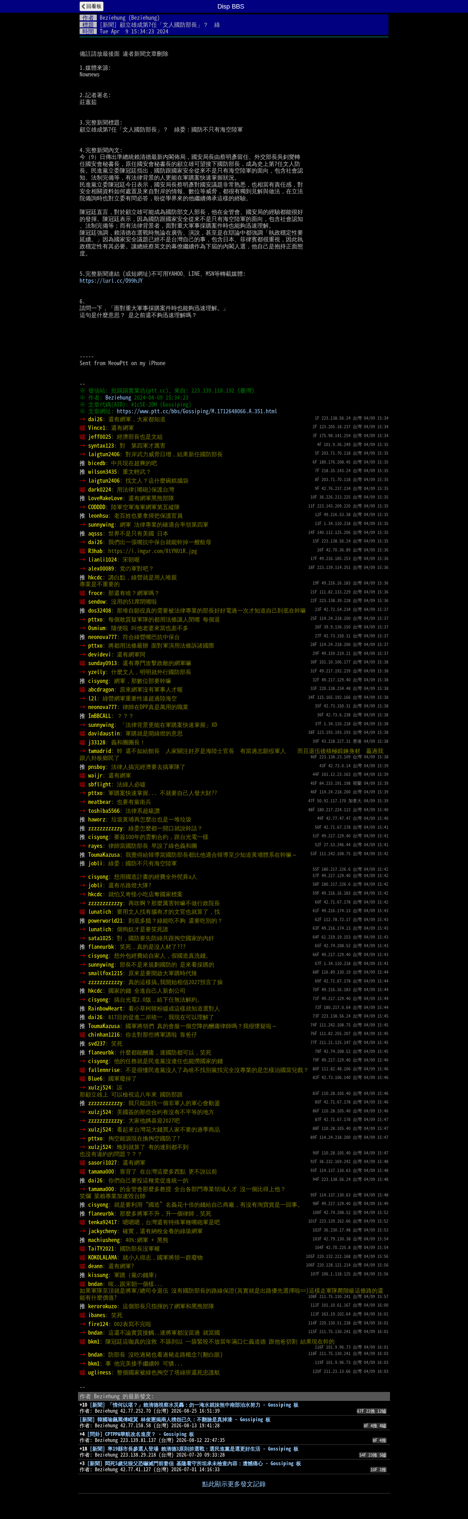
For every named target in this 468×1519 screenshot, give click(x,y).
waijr (95, 775)
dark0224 (99, 489)
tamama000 (101, 1171)
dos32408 (99, 610)
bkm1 (94, 1341)
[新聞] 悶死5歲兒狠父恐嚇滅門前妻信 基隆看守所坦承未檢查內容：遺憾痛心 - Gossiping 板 (194, 1463)
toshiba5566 (104, 810)
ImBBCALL (99, 716)
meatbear (99, 802)
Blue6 (95, 1078)
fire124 (98, 1324)
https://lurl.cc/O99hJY (111, 280)
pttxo (95, 619)
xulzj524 (99, 1087)
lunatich (99, 911)
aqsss (95, 533)
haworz (96, 819)
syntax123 (101, 445)
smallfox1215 (105, 973)
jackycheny (102, 1231)
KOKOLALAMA (102, 1257)
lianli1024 (102, 559)
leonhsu (98, 515)
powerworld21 (105, 920)
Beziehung (112, 17)
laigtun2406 (104, 454)
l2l (92, 698)
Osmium (96, 628)
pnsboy (96, 767)
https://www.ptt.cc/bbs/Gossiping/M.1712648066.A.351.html (197, 411)
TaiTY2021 (101, 1248)
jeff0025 (99, 436)
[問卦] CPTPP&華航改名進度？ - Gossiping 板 (140, 1434)
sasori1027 (102, 1162)
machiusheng (104, 1240)
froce (95, 593)
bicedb (96, 463)
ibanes (96, 1315)
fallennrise (104, 1070)
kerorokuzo (102, 1306)
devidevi (99, 654)
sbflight (99, 784)
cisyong (98, 681)
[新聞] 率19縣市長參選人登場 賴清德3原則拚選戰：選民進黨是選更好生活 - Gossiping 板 (194, 1448)
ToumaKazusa (104, 854)
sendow (96, 601)
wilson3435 (102, 471)
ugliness (99, 1372)
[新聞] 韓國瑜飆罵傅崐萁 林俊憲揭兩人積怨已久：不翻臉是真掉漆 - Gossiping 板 (175, 1419)
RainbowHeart (105, 1008)
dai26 (95, 419)
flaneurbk (101, 946)
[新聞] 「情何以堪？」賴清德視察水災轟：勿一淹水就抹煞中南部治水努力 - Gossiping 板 (194, 1404)
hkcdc (95, 577)
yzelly (96, 672)
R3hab (95, 551)
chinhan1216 (104, 1034)
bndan (95, 1284)
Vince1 (96, 427)
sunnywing (101, 524)
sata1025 (99, 938)
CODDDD (96, 507)
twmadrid (99, 751)
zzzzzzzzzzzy (105, 828)
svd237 (96, 1043)
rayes (95, 845)
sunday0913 (102, 663)
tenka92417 (102, 1222)
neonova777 (102, 637)
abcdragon (101, 689)
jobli (95, 863)
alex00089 (101, 568)
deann (95, 1266)
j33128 (96, 742)
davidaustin (104, 733)
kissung (98, 1275)
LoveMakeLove (105, 498)
